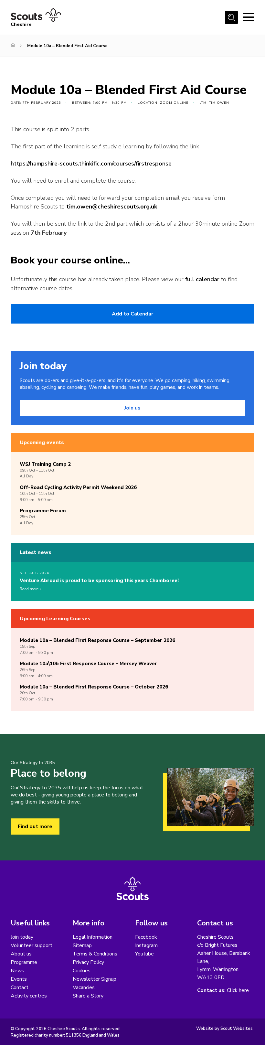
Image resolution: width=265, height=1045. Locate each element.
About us (21, 953)
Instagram (146, 945)
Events (19, 979)
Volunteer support (31, 945)
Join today (22, 937)
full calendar (202, 279)
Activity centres (29, 995)
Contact (19, 987)
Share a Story (88, 995)
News (17, 970)
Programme (24, 962)
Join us (132, 407)
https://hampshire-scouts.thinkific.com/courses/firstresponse (91, 163)
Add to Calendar (132, 313)
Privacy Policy (88, 962)
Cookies (81, 970)
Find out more (35, 826)
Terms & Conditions (95, 953)
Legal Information (92, 937)
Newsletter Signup (94, 979)
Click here (238, 990)
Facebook (146, 937)
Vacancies (84, 987)
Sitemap (82, 945)
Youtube (144, 953)
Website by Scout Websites (224, 1028)
